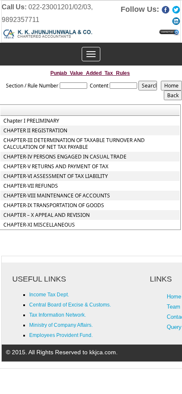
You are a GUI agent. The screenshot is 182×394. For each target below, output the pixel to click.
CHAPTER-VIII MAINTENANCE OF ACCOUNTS (56, 195)
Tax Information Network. (57, 315)
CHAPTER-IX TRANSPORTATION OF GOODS (53, 205)
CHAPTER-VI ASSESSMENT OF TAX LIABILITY (55, 176)
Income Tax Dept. (49, 295)
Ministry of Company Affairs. (61, 325)
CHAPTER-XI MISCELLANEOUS (39, 225)
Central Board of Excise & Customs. (70, 305)
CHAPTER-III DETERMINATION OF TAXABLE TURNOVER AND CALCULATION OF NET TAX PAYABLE (74, 143)
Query (174, 327)
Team (173, 307)
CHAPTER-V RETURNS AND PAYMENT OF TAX (55, 166)
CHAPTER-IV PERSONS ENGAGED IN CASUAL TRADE (65, 156)
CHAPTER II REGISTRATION (35, 130)
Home (174, 296)
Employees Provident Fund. (61, 335)
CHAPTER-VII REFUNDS (30, 186)
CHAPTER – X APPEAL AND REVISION (46, 215)
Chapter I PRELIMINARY (31, 121)
